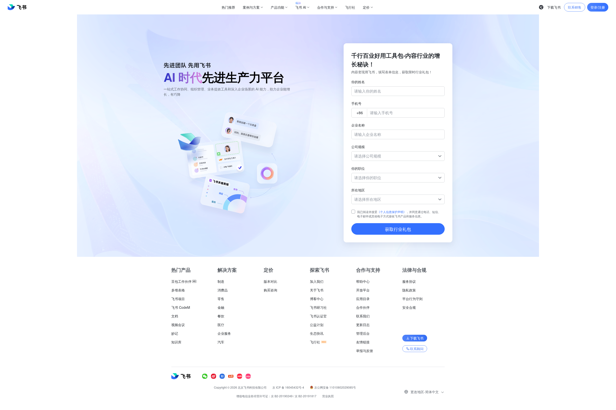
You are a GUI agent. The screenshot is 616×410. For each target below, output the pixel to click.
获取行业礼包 (398, 229)
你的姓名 (358, 81)
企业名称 (358, 125)
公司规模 (358, 146)
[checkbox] (353, 212)
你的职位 (358, 168)
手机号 (356, 103)
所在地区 (358, 190)
